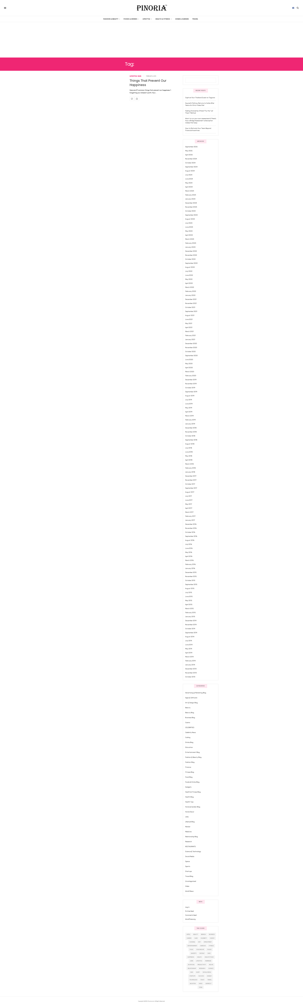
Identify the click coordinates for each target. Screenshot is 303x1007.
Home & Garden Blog (192, 807)
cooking (192, 942)
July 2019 (188, 400)
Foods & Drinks (130, 19)
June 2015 (189, 597)
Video (187, 886)
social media (207, 972)
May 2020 (189, 364)
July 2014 (188, 641)
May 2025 (188, 151)
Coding (187, 737)
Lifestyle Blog (135, 76)
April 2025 (189, 155)
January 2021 (190, 340)
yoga (200, 987)
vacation (193, 983)
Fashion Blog (189, 762)
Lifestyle (146, 19)
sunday (209, 976)
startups (192, 976)
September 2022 (191, 263)
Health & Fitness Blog (193, 792)
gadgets (193, 953)
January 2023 (190, 247)
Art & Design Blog (191, 703)
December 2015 (190, 572)
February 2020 (190, 376)
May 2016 (188, 552)
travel (209, 980)
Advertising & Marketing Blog (195, 693)
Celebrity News (190, 732)
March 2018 (189, 464)
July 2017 (188, 496)
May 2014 (188, 649)
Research (188, 842)
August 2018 (189, 444)
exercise (203, 946)
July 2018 (188, 448)
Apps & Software (191, 698)
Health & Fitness (162, 19)
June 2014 (189, 645)
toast (202, 980)
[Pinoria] (151, 8)
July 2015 (188, 592)
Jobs (187, 817)
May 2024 (188, 183)
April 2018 (188, 460)
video (200, 983)
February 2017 (190, 516)
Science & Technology (193, 852)
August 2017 (189, 492)
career (189, 938)
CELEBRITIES (189, 727)
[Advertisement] (151, 39)
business (212, 934)
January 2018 (190, 472)
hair (209, 953)
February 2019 (190, 420)
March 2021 (189, 331)
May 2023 (188, 231)
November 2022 (191, 255)
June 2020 (189, 360)
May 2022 (188, 279)
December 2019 (190, 380)
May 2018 (188, 456)
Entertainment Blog (192, 752)
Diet (199, 942)
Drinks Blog (189, 742)
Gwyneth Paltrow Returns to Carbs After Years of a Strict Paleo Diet (199, 104)
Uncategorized (190, 881)
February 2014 (190, 661)
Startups (188, 871)
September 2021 (191, 311)
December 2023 (191, 203)
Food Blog (188, 777)
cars (196, 938)
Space (187, 861)
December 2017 (190, 476)
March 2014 (189, 657)
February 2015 (190, 613)
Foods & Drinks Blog (192, 782)
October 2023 (190, 211)
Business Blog (190, 718)
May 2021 (188, 323)
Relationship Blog (191, 837)
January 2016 (190, 568)
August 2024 (190, 171)
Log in (187, 907)
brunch (203, 934)
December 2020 (191, 344)
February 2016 (190, 564)
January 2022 (190, 295)
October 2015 (190, 580)
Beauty (187, 708)
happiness (191, 957)
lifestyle (199, 961)
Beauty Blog (189, 713)
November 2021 (191, 303)
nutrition (191, 964)
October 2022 (190, 259)
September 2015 (191, 584)
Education (189, 747)
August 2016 (189, 540)
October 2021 (190, 307)
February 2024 (190, 195)
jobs (191, 961)
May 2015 (188, 601)
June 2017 (188, 500)
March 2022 (189, 287)
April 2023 (189, 235)
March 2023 (189, 239)
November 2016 (191, 528)
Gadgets (188, 787)
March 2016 (189, 560)
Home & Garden (182, 19)
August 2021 (189, 315)
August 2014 (189, 637)
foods (209, 949)
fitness (211, 946)
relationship (192, 968)
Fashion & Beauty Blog (193, 757)
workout (208, 983)
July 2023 (188, 223)
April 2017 (188, 508)
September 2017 (191, 488)
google (202, 953)
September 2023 (191, 215)
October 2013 (190, 677)
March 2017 (189, 512)
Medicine (188, 832)
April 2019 (188, 412)
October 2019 (190, 388)
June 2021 (189, 319)
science (210, 968)
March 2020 (189, 372)
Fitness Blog (189, 772)
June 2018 (189, 452)
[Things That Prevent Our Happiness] (132, 99)
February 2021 (190, 335)
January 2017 (190, 520)
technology (193, 980)
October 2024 (190, 163)
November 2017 (190, 480)
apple (188, 934)
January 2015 (190, 617)
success (201, 976)
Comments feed (191, 915)
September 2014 (191, 633)
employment (208, 942)
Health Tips (189, 802)
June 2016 (189, 548)
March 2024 (189, 191)
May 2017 (188, 504)
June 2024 (189, 179)
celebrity (204, 938)
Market (187, 827)
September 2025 (191, 147)
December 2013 (190, 669)
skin (191, 972)
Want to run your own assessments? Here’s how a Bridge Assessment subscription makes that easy (200, 121)
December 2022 (191, 251)
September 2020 (191, 356)
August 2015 (189, 588)
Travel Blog (189, 876)
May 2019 (188, 408)
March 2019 (189, 416)
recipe (211, 964)
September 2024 (191, 167)
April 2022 (189, 283)
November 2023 (191, 207)
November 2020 (191, 348)
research (202, 968)
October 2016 (190, 532)
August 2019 (189, 396)
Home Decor (189, 812)
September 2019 (191, 392)
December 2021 (190, 299)
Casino (187, 723)
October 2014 (190, 629)
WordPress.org (190, 919)
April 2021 (188, 327)
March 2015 (189, 609)
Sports (187, 866)
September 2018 (191, 440)
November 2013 (191, 673)
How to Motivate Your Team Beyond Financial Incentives (198, 129)
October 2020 (190, 352)
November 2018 (191, 432)
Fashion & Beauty (110, 19)
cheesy (212, 938)
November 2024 (191, 159)
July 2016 (188, 544)
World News (189, 891)
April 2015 (188, 605)
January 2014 (190, 665)
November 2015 (191, 576)
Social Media (189, 856)
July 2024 (188, 175)
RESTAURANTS (190, 847)
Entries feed (189, 911)
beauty (195, 934)
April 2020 (189, 368)
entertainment (192, 946)
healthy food (209, 957)
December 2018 (190, 428)
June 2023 (189, 227)
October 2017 (190, 484)
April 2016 (188, 556)
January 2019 (190, 424)
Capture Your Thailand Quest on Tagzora (200, 98)
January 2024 (190, 199)
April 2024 (189, 187)
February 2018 (190, 468)
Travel (195, 19)
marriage (208, 961)
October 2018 (190, 436)
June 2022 (189, 275)
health (199, 957)
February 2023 (190, 243)
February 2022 (190, 291)
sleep (198, 972)
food (191, 949)
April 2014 (188, 653)
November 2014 (191, 625)
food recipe (200, 949)
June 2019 (189, 404)
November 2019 (191, 384)
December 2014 (190, 621)
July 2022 (188, 271)
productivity (202, 964)
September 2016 (191, 536)
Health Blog (189, 797)
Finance (188, 767)
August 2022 (190, 267)
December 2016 (190, 524)
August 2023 (190, 219)
